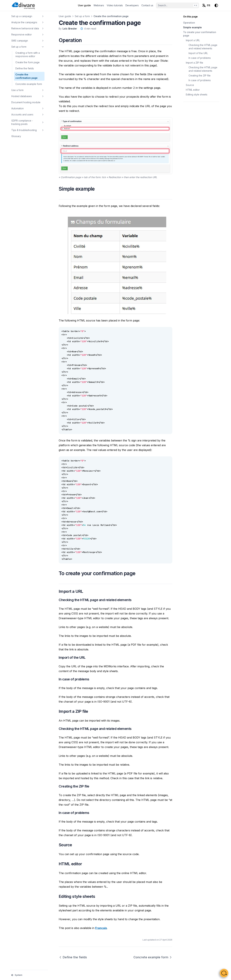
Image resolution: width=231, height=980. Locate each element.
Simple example (192, 27)
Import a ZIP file (194, 62)
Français (101, 928)
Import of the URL (198, 53)
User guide (65, 16)
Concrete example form (150, 957)
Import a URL (193, 40)
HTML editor (193, 89)
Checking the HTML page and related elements (203, 47)
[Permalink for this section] (86, 40)
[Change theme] (216, 5)
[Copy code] (167, 331)
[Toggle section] (43, 16)
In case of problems (200, 57)
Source (190, 85)
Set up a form (82, 16)
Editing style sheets (196, 94)
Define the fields (75, 957)
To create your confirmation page (199, 34)
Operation (189, 22)
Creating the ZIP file (200, 75)
